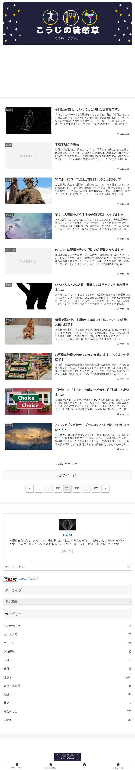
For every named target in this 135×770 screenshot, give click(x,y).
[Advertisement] (67, 72)
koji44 (67, 535)
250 (58, 488)
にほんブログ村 (28, 578)
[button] (128, 567)
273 (96, 488)
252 (77, 488)
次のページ (67, 475)
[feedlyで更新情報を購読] (64, 551)
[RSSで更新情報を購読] (70, 551)
